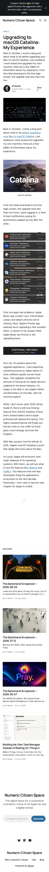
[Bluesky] (19, 840)
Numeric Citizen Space (19, 20)
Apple (6, 31)
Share (39, 88)
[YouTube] (30, 840)
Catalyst (32, 467)
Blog (42, 859)
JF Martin (16, 86)
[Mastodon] (24, 840)
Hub (34, 859)
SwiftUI (7, 471)
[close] (46, 8)
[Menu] (45, 20)
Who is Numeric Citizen (16, 859)
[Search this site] (40, 20)
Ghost (31, 865)
